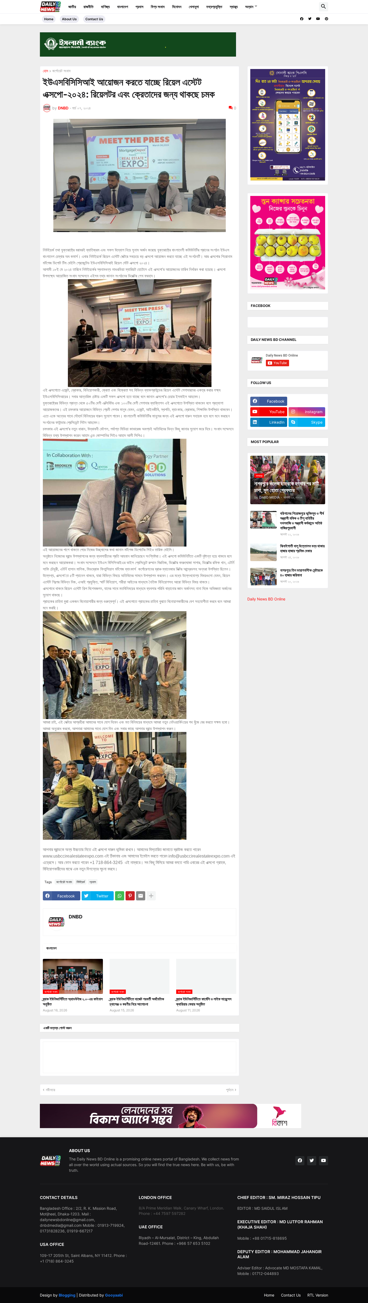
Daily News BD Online (266, 599)
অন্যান (249, 6)
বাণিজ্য (105, 6)
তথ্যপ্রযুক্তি (214, 6)
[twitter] (309, 19)
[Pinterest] (130, 895)
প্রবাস (139, 6)
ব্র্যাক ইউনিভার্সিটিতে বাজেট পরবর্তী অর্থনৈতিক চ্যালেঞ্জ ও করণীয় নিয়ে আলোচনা (137, 1001)
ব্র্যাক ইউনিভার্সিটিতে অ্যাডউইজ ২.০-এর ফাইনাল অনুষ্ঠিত (73, 1001)
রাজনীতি (88, 6)
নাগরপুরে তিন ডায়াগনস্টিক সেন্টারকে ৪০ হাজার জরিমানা (301, 572)
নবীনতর (50, 1089)
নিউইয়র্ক (81, 882)
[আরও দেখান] (151, 895)
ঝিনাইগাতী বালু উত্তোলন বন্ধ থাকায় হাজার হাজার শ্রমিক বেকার (302, 548)
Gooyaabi (114, 1295)
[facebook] (301, 19)
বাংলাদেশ (122, 6)
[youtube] (318, 19)
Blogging (67, 1295)
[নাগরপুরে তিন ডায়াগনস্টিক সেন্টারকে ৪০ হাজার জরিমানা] (263, 576)
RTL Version (317, 1295)
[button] (323, 6)
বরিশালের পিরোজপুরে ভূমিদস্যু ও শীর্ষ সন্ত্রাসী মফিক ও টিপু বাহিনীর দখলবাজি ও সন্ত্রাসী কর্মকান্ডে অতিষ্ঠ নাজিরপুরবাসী (302, 520)
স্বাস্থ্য (234, 6)
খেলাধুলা (194, 6)
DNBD (75, 917)
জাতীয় (72, 6)
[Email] (140, 895)
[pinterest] (326, 19)
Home (48, 19)
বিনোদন (176, 6)
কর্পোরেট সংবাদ (61, 71)
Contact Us (94, 19)
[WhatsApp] (119, 895)
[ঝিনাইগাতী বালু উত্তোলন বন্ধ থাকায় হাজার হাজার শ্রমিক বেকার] (263, 552)
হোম (45, 71)
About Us (69, 19)
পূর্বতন (229, 1089)
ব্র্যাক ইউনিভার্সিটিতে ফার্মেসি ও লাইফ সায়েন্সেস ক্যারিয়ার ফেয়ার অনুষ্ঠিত (203, 1001)
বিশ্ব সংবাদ (158, 6)
